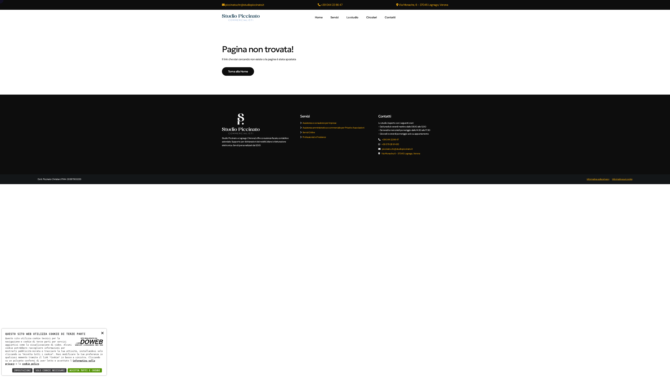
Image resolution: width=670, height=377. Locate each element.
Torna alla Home (238, 71)
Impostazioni (22, 370)
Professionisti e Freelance (314, 137)
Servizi (334, 17)
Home (318, 17)
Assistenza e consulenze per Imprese (319, 122)
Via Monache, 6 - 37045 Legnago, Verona (423, 5)
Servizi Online (309, 132)
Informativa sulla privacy (598, 179)
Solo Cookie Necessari (50, 370)
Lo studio (352, 17)
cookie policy (30, 364)
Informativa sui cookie (622, 179)
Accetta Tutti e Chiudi (84, 370)
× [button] (102, 333)
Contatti (390, 17)
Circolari (371, 17)
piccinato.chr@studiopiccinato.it (244, 5)
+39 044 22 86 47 (332, 5)
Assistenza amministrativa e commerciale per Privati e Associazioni (333, 127)
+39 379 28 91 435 (390, 144)
